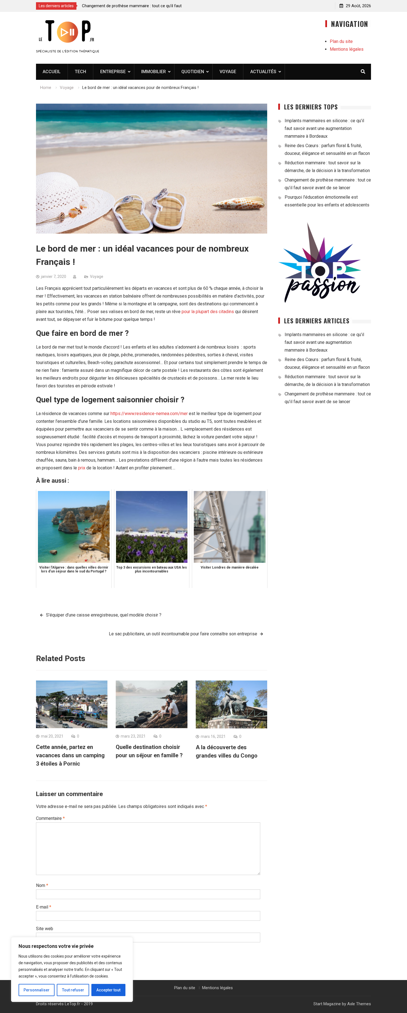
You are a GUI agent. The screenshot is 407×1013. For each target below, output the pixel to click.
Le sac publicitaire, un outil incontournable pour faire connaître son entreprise (183, 633)
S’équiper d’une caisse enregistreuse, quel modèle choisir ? (103, 615)
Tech (80, 71)
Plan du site (341, 41)
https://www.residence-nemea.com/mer (149, 413)
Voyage (228, 71)
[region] (72, 969)
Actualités (263, 71)
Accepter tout (108, 990)
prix (81, 467)
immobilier (153, 71)
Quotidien (192, 71)
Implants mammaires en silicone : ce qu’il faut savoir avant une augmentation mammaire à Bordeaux (324, 128)
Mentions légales (347, 49)
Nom (42, 885)
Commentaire (50, 818)
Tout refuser (73, 990)
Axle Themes (359, 1003)
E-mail (43, 907)
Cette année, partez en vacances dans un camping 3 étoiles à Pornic (70, 755)
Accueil (52, 71)
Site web (44, 928)
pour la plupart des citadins (208, 311)
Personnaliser (37, 990)
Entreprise (113, 71)
